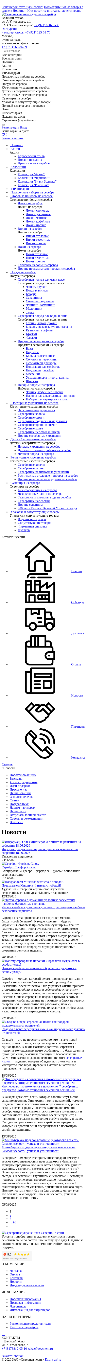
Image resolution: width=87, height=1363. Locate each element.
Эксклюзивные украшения (36, 410)
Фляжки (31, 337)
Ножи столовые (37, 254)
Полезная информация (25, 1299)
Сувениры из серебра (25, 483)
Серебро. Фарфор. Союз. (19, 867)
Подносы (32, 352)
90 (14, 1222)
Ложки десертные (38, 214)
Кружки (31, 334)
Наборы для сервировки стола (47, 399)
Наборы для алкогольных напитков (50, 395)
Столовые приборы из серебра (32, 196)
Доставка (16, 1270)
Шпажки (32, 381)
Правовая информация (25, 1302)
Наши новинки (20, 793)
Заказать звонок (12, 138)
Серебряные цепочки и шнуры (39, 432)
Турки (30, 312)
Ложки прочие (36, 225)
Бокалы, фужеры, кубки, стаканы (49, 326)
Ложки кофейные (38, 221)
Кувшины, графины (39, 330)
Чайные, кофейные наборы (44, 392)
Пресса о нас (18, 789)
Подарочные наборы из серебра (32, 192)
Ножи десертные (37, 257)
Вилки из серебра (30, 228)
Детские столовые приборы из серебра (44, 450)
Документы (18, 1306)
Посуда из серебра (23, 272)
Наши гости (18, 811)
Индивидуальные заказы (27, 1285)
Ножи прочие (35, 261)
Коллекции (18, 167)
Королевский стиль (31, 156)
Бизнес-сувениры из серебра (37, 490)
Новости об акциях (23, 775)
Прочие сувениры (30, 504)
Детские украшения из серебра (39, 446)
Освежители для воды (41, 363)
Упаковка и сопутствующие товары (35, 512)
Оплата (15, 1274)
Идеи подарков (20, 786)
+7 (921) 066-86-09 (14, 47)
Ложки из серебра (30, 203)
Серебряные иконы (31, 468)
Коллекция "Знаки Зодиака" (37, 181)
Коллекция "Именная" (33, 185)
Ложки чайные (36, 217)
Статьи (14, 800)
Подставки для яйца (40, 370)
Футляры (24, 530)
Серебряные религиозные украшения (43, 472)
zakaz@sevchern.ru (40, 1348)
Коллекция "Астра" (31, 174)
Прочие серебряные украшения (39, 435)
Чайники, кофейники (40, 305)
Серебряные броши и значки (37, 424)
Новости (16, 1281)
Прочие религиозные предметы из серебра (47, 479)
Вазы (29, 348)
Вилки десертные (38, 239)
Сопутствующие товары (34, 522)
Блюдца (31, 294)
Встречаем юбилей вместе (28, 815)
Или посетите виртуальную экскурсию (54, 10)
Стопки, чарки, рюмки (41, 323)
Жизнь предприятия (23, 782)
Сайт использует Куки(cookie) (22, 7)
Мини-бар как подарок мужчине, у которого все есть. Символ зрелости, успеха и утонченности (38, 1149)
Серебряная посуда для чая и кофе (41, 279)
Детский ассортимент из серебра (33, 439)
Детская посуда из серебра (36, 453)
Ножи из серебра (29, 247)
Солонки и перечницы (41, 359)
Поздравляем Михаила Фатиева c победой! (31, 885)
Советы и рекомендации (27, 818)
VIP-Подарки (20, 188)
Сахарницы (34, 297)
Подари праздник (30, 159)
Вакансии (16, 822)
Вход (23, 127)
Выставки (16, 778)
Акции (15, 148)
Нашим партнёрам (22, 807)
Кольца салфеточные (40, 355)
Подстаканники (37, 290)
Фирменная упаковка (32, 526)
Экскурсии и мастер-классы (13, 30)
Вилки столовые (37, 236)
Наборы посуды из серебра (36, 384)
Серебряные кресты (31, 464)
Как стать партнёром (24, 1327)
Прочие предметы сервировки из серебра (46, 268)
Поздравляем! (19, 804)
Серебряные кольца (31, 414)
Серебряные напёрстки (34, 501)
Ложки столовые (37, 210)
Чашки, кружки (36, 286)
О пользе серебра (21, 796)
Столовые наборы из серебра (38, 265)
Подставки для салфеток (43, 366)
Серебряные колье (30, 428)
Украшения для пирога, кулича (47, 377)
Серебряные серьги (31, 417)
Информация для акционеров (30, 1310)
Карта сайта (53, 1359)
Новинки (17, 145)
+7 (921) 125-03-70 (37, 32)
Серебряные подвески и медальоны (42, 421)
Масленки (33, 374)
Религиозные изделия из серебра (33, 457)
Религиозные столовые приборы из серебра (48, 475)
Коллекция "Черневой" (34, 178)
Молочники (34, 308)
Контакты (16, 1278)
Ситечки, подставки (40, 301)
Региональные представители (30, 1323)
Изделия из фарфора (32, 519)
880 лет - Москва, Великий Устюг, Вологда (47, 508)
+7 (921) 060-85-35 (46, 25)
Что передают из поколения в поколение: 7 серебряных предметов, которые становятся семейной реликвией (40, 1088)
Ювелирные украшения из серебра (34, 403)
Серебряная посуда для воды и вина (42, 316)
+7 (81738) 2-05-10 (14, 1348)
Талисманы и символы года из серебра (44, 497)
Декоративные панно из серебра (40, 493)
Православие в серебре (34, 163)
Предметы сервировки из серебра (41, 341)
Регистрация (10, 127)
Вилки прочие (36, 243)
